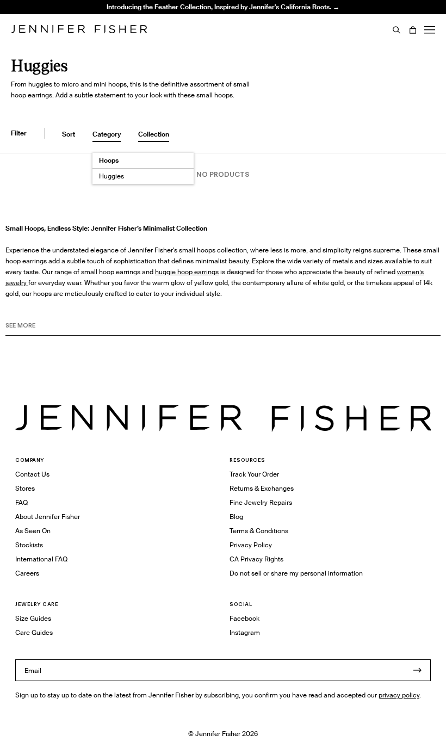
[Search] (396, 30)
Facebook (244, 618)
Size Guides (33, 618)
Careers (27, 573)
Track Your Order (254, 474)
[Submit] (417, 670)
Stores (25, 488)
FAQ (21, 502)
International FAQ (41, 559)
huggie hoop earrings (187, 271)
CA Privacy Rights (256, 559)
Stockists (29, 544)
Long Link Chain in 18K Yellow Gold (164, 34)
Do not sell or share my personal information (296, 573)
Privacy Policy (251, 544)
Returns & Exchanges (262, 488)
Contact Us (32, 474)
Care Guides (34, 632)
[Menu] (429, 30)
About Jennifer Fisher (47, 516)
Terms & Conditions (259, 530)
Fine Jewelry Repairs (261, 502)
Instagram (245, 632)
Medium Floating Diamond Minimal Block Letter (165, 15)
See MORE (20, 325)
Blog (236, 516)
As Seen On (33, 530)
